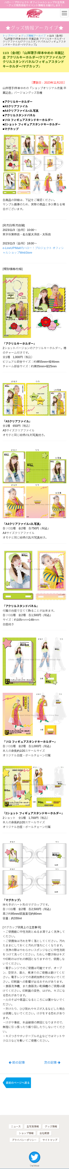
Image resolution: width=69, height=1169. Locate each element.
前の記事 (18, 1062)
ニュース (16, 1126)
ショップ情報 (26, 1133)
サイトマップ (49, 1140)
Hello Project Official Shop (34, 13)
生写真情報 (33, 1126)
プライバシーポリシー (24, 1140)
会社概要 (44, 1133)
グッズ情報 (51, 1126)
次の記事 (50, 1062)
